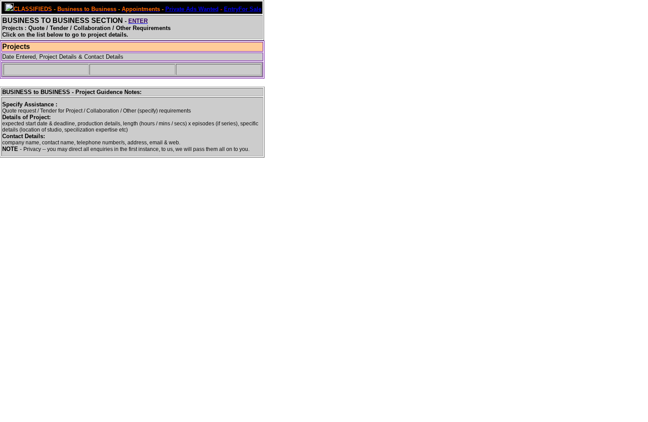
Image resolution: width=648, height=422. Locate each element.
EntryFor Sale (242, 9)
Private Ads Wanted (192, 9)
